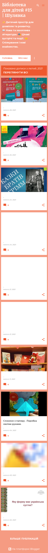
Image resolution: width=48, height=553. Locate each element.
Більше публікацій (24, 538)
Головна (7, 58)
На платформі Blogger (25, 549)
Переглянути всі (15, 72)
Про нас (23, 58)
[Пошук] (37, 5)
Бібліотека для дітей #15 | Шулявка (17, 10)
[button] (43, 115)
